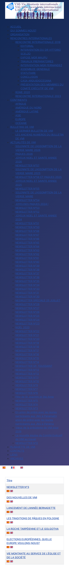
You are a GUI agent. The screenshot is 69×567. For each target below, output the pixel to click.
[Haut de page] (63, 561)
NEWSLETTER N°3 (18, 487)
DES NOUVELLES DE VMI (22, 497)
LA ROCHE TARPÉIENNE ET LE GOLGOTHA (33, 528)
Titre (9, 480)
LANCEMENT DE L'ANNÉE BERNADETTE (31, 507)
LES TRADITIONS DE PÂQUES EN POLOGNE (33, 518)
